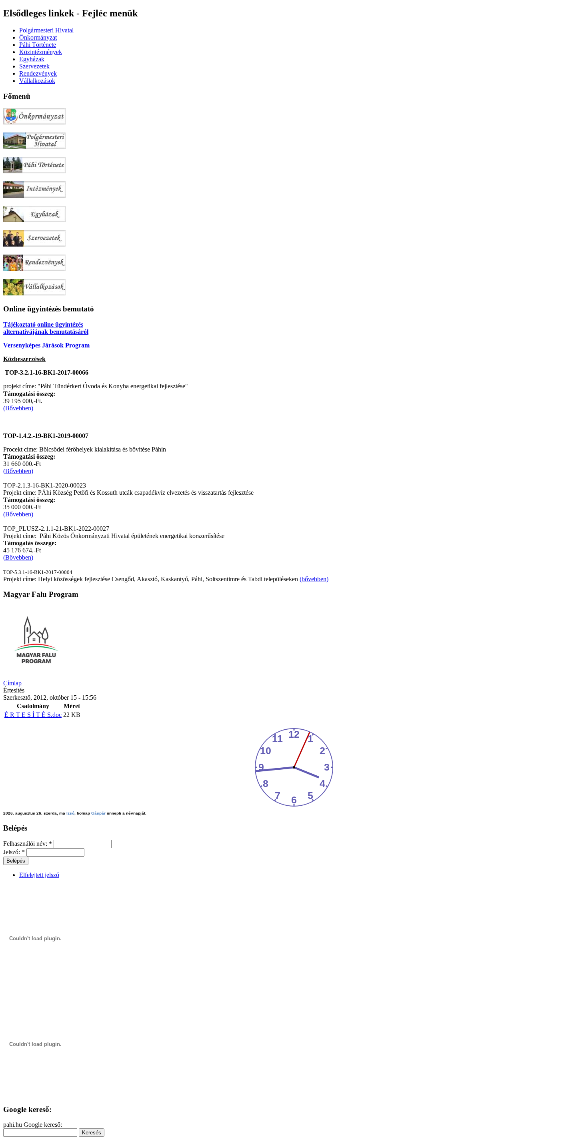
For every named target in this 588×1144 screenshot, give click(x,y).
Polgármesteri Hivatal (46, 30)
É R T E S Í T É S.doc (33, 714)
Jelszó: (14, 852)
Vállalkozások (37, 80)
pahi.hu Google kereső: (32, 1124)
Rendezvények (38, 73)
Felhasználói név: (27, 843)
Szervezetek (34, 66)
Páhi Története (37, 44)
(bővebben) (314, 579)
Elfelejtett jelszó (39, 874)
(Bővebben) (18, 471)
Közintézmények (40, 51)
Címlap (12, 683)
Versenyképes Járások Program (47, 345)
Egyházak (31, 59)
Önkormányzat (38, 37)
